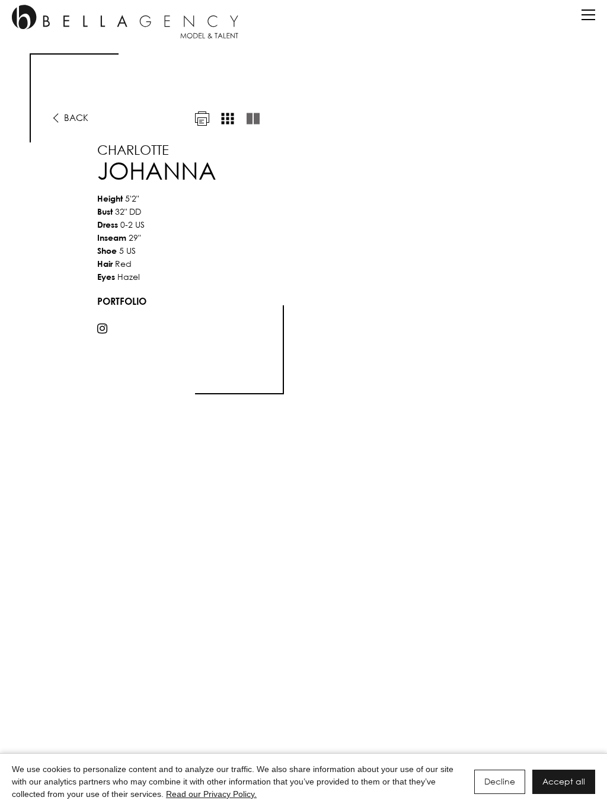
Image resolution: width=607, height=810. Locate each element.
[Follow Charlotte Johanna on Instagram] (102, 328)
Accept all (563, 781)
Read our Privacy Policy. (211, 794)
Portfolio (121, 301)
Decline (499, 781)
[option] (303, 223)
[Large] (253, 118)
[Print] (202, 118)
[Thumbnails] (228, 118)
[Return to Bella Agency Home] (125, 22)
